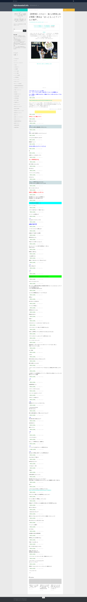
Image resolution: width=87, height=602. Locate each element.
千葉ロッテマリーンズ (17, 89)
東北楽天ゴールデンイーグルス (19, 110)
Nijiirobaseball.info (21, 5)
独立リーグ (16, 114)
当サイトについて (17, 104)
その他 (15, 64)
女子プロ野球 (16, 100)
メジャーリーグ (16, 79)
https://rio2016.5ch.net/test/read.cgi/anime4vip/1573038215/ (40, 490)
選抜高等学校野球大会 (17, 121)
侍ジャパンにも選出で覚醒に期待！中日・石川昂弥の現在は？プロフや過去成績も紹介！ (20, 47)
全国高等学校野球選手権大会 (18, 85)
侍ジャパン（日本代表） (18, 83)
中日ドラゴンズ (16, 81)
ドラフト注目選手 (17, 75)
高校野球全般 (16, 127)
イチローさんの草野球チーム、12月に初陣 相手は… (42, 26)
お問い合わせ (15, 1)
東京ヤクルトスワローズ (18, 106)
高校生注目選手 (16, 125)
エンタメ (15, 60)
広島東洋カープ (16, 102)
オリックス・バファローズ (18, 62)
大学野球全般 (16, 98)
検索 (14, 29)
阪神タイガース (16, 123)
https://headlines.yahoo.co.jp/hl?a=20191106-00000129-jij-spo (40, 100)
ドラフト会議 (16, 71)
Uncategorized (16, 58)
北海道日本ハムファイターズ (18, 87)
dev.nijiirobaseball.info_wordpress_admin (37, 22)
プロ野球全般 (16, 77)
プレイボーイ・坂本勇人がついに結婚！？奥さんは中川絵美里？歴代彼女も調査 (20, 36)
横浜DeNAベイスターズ (18, 112)
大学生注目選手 (16, 96)
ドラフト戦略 (16, 73)
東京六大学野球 (16, 108)
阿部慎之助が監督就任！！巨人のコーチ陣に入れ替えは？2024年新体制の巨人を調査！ (20, 44)
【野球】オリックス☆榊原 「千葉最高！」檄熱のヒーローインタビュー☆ (33, 586)
